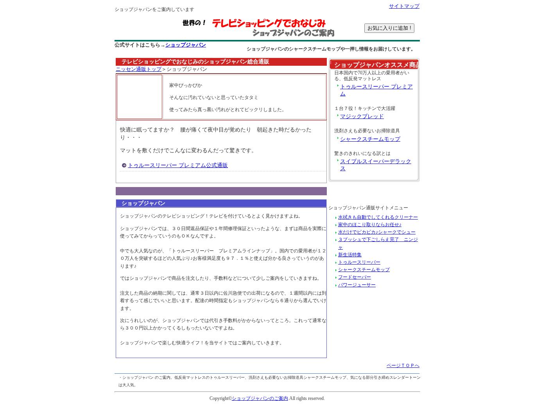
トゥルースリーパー (359, 262)
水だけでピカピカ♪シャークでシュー (377, 232)
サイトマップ (404, 6)
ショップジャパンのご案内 (260, 398)
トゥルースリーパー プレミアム (376, 90)
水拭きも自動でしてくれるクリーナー (378, 217)
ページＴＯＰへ (403, 365)
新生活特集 (350, 254)
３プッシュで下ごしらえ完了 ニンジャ (378, 243)
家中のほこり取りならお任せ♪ (369, 224)
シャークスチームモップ (370, 139)
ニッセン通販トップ (138, 69)
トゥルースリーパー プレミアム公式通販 (178, 165)
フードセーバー (354, 277)
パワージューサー (357, 285)
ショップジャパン (185, 45)
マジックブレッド (362, 116)
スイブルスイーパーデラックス (375, 164)
